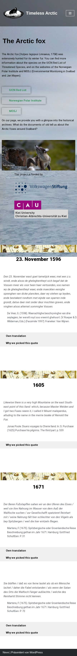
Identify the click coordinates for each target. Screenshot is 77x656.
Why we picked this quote (22, 343)
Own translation (16, 336)
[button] (38, 336)
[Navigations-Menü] (70, 13)
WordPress (36, 652)
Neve (6, 652)
